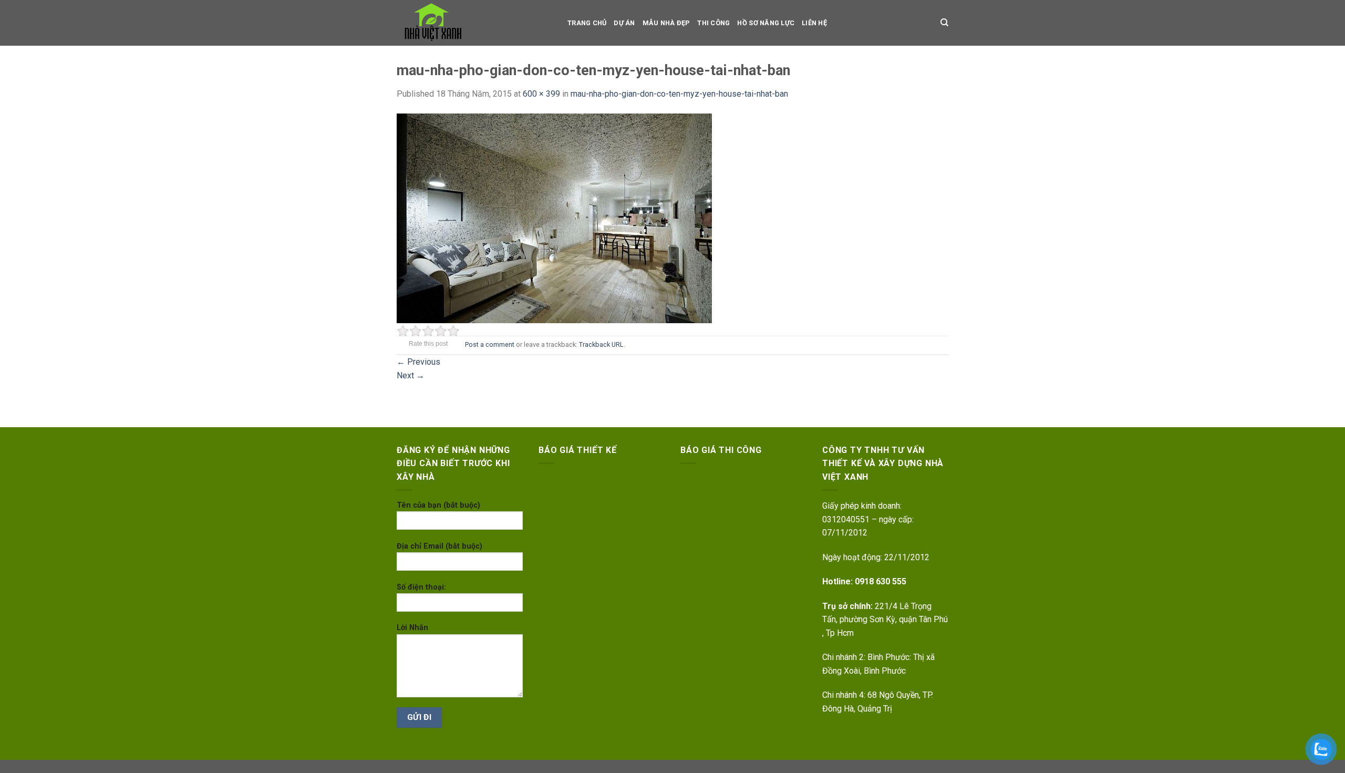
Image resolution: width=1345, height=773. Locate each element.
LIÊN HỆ (814, 23)
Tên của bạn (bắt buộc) (438, 505)
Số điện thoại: (421, 587)
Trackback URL (601, 344)
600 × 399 (541, 94)
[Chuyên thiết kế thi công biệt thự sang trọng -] (474, 23)
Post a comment (489, 344)
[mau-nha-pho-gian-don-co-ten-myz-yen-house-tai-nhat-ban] (554, 217)
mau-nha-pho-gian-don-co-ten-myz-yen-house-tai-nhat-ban (679, 94)
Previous (418, 362)
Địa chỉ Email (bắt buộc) (439, 546)
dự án (624, 23)
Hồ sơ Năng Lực (765, 23)
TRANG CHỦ (586, 23)
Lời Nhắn (412, 627)
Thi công (713, 23)
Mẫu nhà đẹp (666, 23)
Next (411, 375)
